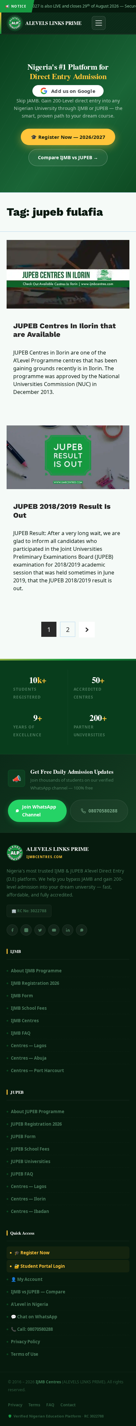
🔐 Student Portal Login (39, 1266)
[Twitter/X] (40, 930)
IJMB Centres (25, 1021)
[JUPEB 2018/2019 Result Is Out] (68, 457)
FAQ (50, 1405)
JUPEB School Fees (30, 1149)
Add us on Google (73, 91)
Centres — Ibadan (30, 1211)
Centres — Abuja (29, 1058)
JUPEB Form (23, 1136)
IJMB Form (22, 996)
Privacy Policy (25, 1342)
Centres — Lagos (28, 1045)
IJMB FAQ (20, 1033)
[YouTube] (53, 930)
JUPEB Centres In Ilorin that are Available (64, 330)
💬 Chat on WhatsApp (34, 1317)
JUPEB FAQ (22, 1174)
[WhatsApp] (81, 930)
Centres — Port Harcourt (37, 1070)
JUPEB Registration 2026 (36, 1124)
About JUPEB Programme (37, 1111)
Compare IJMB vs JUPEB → (68, 157)
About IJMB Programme (36, 971)
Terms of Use (24, 1354)
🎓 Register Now (32, 1253)
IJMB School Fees (29, 1008)
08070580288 (103, 811)
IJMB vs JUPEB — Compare (38, 1292)
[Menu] (99, 23)
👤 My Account (27, 1279)
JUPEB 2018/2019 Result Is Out (62, 510)
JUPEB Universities (30, 1161)
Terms (34, 1405)
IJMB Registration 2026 (35, 983)
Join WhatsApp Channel (39, 811)
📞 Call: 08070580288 (32, 1329)
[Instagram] (26, 930)
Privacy (15, 1405)
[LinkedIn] (67, 930)
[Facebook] (12, 930)
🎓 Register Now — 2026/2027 (68, 137)
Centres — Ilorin (28, 1199)
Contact (68, 1405)
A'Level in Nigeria (29, 1304)
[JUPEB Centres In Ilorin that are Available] (68, 274)
